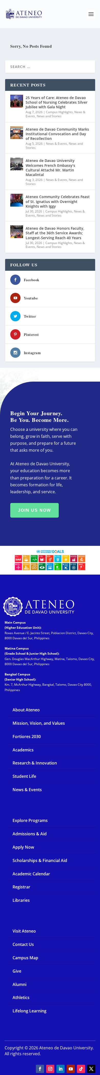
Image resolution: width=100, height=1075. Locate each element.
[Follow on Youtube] (71, 1069)
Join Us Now (34, 510)
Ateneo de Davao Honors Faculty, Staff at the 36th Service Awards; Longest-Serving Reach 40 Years (55, 233)
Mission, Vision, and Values (39, 723)
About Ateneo (26, 710)
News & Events (56, 143)
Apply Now (23, 847)
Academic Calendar (31, 874)
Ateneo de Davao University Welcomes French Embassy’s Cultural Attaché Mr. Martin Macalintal (50, 167)
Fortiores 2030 (27, 736)
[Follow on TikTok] (81, 1069)
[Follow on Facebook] (40, 1069)
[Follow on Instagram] (50, 1069)
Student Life (24, 776)
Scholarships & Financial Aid (40, 860)
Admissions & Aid (30, 834)
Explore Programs (30, 820)
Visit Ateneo (24, 931)
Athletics (21, 997)
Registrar (21, 887)
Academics (23, 750)
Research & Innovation (35, 763)
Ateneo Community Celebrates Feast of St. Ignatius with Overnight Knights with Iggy (58, 201)
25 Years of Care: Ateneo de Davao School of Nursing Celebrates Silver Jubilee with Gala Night (56, 102)
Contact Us (23, 944)
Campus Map (25, 958)
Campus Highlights (59, 112)
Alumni (19, 984)
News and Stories (49, 116)
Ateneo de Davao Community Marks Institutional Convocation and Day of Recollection (57, 134)
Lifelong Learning (29, 1011)
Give (17, 971)
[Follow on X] (91, 1069)
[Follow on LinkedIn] (60, 1069)
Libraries (21, 900)
